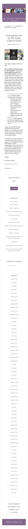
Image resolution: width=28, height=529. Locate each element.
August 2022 (14, 446)
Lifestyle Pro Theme (17, 521)
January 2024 (14, 385)
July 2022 (14, 450)
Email (14, 181)
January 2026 (14, 300)
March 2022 (14, 464)
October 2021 (14, 482)
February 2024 (14, 382)
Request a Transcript (14, 233)
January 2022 (14, 471)
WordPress (17, 522)
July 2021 (14, 492)
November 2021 (14, 478)
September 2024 (14, 357)
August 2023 (14, 403)
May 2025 (14, 328)
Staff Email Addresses (14, 229)
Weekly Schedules (14, 204)
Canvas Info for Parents (14, 222)
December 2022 (14, 432)
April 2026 (14, 289)
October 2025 (14, 311)
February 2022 (14, 467)
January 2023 (14, 428)
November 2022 (14, 435)
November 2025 (14, 307)
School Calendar (14, 201)
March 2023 (14, 421)
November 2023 (14, 393)
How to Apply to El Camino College (14, 245)
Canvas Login (14, 218)
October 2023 (14, 396)
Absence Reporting (14, 208)
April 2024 (14, 375)
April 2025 (14, 332)
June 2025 (14, 325)
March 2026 (14, 293)
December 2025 (14, 304)
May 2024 (14, 371)
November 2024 (14, 350)
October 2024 (14, 353)
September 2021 (14, 485)
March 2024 (14, 378)
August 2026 (14, 279)
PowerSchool (14, 242)
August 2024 (14, 361)
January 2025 (14, 343)
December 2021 (14, 475)
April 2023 (14, 418)
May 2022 (14, 457)
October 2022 (14, 439)
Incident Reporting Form (14, 215)
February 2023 (14, 425)
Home (10, 168)
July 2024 (14, 364)
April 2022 (14, 460)
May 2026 (14, 286)
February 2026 (14, 296)
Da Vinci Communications (14, 10)
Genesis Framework (10, 522)
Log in (21, 522)
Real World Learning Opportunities (14, 211)
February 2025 (14, 339)
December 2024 (14, 346)
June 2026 (14, 282)
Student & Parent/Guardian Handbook (14, 226)
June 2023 (14, 410)
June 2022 (14, 453)
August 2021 (14, 489)
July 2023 (14, 407)
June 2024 (14, 368)
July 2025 (14, 321)
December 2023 (14, 389)
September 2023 (14, 400)
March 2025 (14, 336)
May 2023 (14, 414)
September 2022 (14, 442)
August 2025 (14, 318)
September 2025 (14, 314)
